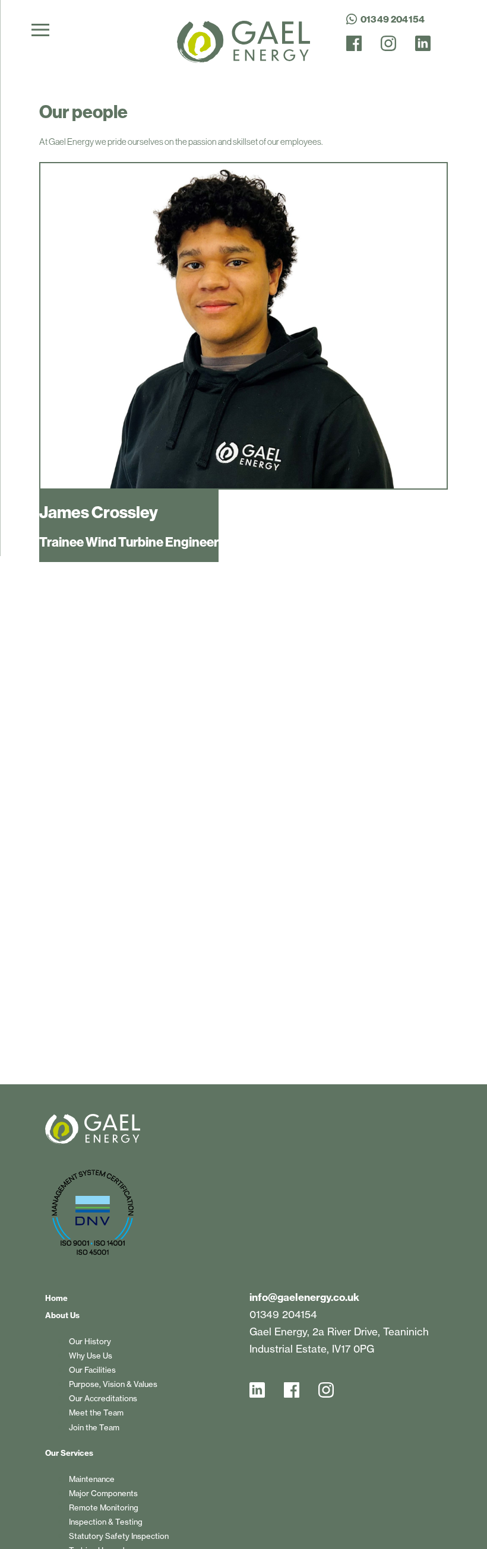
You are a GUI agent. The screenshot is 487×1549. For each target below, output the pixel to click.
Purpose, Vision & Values (113, 1384)
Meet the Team (96, 1412)
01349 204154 (283, 1314)
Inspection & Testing (106, 1521)
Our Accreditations (103, 1398)
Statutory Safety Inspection (119, 1536)
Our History (90, 1341)
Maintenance (92, 1479)
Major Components (103, 1493)
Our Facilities (92, 1370)
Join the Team (94, 1427)
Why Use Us (90, 1355)
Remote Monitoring (103, 1507)
